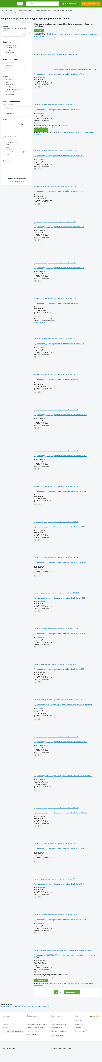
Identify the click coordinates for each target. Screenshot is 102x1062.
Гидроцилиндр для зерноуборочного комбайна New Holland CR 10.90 (60, 598)
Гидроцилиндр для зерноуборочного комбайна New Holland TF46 (59, 848)
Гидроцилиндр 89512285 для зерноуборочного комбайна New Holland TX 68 (63, 776)
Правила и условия (32, 1021)
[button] (35, 87)
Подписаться (40, 130)
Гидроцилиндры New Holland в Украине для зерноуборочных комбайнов (25, 1006)
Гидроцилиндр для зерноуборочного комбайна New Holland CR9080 (60, 527)
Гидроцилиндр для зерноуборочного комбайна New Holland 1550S (59, 303)
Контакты (5, 1027)
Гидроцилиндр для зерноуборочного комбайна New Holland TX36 (59, 227)
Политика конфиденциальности (36, 1024)
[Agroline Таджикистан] (8, 3)
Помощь (5, 1024)
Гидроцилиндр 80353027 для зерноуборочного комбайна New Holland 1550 (63, 705)
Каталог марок (31, 1034)
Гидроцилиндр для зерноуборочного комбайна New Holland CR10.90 (60, 415)
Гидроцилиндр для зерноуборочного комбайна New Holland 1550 (59, 669)
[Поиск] (28, 3)
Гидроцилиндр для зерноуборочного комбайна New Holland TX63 (59, 74)
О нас (4, 1021)
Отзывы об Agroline (32, 1031)
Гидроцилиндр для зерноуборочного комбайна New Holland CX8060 (60, 920)
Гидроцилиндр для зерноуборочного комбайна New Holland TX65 (59, 344)
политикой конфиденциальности (68, 132)
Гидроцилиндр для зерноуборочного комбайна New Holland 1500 (59, 156)
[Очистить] (29, 32)
